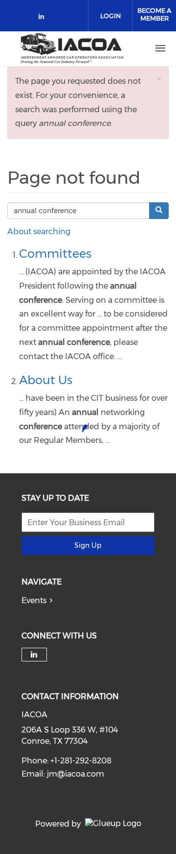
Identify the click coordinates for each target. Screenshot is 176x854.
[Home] (71, 48)
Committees (55, 253)
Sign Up (87, 545)
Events (34, 600)
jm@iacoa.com (75, 774)
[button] (158, 78)
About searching (38, 231)
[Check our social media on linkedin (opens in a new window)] (44, 18)
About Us (45, 380)
